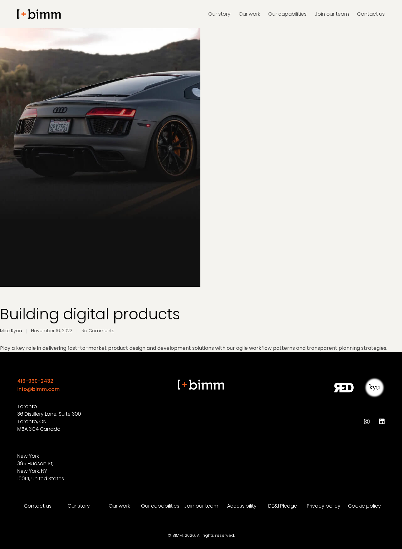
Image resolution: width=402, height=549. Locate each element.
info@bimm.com (38, 389)
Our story (79, 505)
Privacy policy (323, 505)
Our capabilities (160, 505)
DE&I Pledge (282, 505)
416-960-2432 (35, 381)
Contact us (38, 505)
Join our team (201, 505)
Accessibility (242, 505)
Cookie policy (364, 505)
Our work (119, 505)
